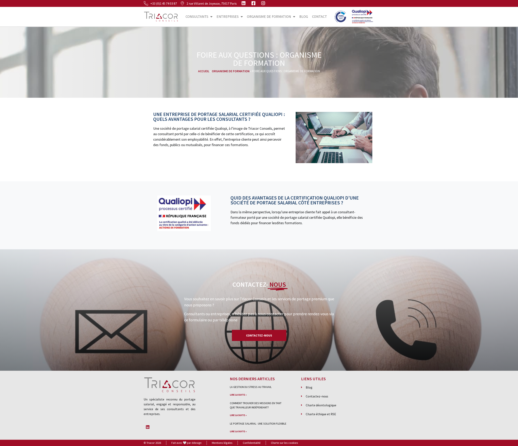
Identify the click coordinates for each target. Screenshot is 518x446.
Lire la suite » (238, 394)
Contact (319, 16)
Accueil (203, 71)
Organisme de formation (269, 16)
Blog (303, 16)
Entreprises (228, 16)
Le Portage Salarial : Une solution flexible (258, 423)
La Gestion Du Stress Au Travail (251, 387)
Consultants (197, 16)
